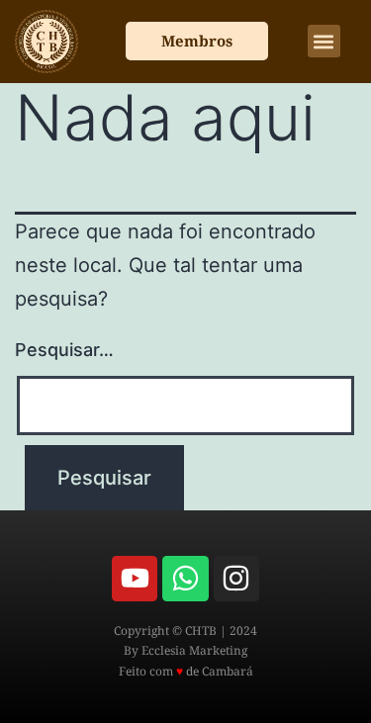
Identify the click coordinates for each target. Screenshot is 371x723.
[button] (324, 41)
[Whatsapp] (185, 578)
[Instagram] (236, 578)
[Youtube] (134, 578)
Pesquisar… (64, 349)
